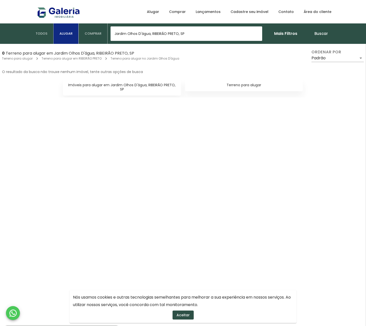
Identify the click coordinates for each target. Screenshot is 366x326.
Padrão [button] (318, 58)
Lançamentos (208, 11)
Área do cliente (317, 11)
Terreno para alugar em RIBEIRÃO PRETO (72, 58)
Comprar (177, 11)
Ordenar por (326, 52)
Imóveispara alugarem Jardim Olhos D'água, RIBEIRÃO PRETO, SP (122, 87)
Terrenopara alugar (244, 84)
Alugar (153, 11)
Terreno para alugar (17, 58)
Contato (286, 11)
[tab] (42, 33)
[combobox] (186, 33)
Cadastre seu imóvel (249, 11)
